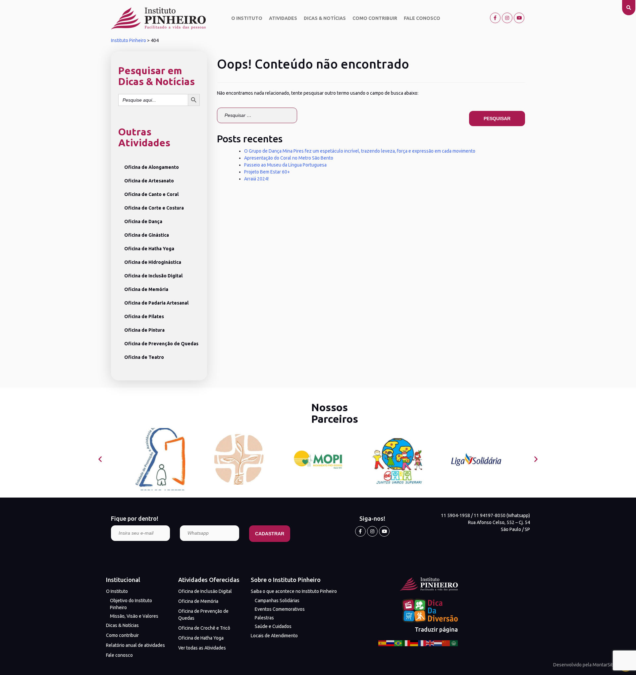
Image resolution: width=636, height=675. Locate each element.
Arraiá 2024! (256, 178)
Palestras (264, 617)
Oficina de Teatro (144, 357)
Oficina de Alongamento (151, 167)
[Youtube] (519, 18)
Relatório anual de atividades (135, 645)
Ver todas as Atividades (202, 648)
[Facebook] (495, 18)
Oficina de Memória (146, 289)
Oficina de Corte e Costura (154, 208)
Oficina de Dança (143, 221)
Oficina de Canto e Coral (151, 194)
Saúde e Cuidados (273, 626)
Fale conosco (422, 18)
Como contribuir (374, 18)
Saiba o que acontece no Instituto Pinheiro (294, 591)
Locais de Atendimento (274, 635)
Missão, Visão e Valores (134, 616)
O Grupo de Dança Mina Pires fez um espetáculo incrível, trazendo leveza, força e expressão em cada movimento (359, 151)
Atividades (283, 18)
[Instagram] (507, 18)
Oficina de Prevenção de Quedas (161, 343)
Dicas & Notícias (325, 18)
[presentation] (100, 459)
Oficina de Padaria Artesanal (156, 303)
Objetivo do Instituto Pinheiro (131, 604)
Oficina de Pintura (144, 330)
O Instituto (246, 18)
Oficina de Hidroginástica (152, 262)
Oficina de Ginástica (146, 235)
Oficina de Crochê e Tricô (204, 628)
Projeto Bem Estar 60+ (267, 171)
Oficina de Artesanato (149, 180)
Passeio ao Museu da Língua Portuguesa (285, 165)
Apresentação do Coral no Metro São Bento (288, 158)
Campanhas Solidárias (277, 600)
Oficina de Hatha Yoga (149, 248)
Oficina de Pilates (144, 316)
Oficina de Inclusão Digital (153, 275)
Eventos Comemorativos (280, 609)
